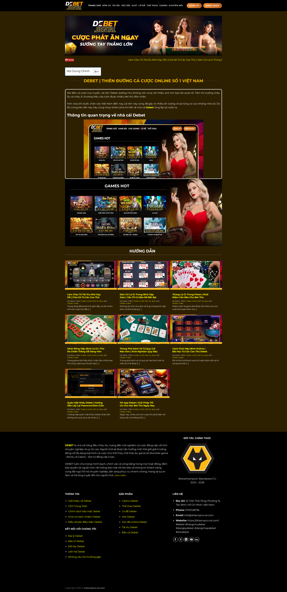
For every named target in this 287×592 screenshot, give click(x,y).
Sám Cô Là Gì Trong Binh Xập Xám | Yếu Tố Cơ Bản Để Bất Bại (212, 59)
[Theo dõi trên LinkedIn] (186, 539)
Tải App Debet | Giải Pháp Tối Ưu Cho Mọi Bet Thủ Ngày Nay (137, 404)
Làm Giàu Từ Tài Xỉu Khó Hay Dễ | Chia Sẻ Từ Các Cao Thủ (140, 59)
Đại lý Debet (75, 536)
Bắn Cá (106, 5)
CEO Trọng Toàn (77, 506)
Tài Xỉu (116, 5)
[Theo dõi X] (180, 539)
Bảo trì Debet (76, 541)
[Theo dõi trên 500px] (196, 539)
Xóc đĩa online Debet (134, 522)
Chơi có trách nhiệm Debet (84, 516)
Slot (134, 5)
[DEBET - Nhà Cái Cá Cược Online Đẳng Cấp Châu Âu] (74, 6)
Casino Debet (130, 500)
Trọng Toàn (72, 303)
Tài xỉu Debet (130, 527)
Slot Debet (128, 516)
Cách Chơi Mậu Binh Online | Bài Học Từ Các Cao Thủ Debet (189, 350)
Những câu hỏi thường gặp (84, 556)
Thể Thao (152, 5)
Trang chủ (94, 5)
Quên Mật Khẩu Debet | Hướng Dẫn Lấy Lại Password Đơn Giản (85, 404)
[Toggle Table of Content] (94, 71)
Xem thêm (120, 475)
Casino (163, 5)
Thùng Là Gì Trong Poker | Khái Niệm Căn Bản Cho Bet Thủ (190, 296)
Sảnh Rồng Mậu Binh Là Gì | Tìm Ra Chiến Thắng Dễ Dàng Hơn (85, 350)
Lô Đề (142, 5)
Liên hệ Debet (76, 551)
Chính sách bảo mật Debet (84, 511)
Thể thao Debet (131, 506)
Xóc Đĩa (125, 5)
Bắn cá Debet (130, 532)
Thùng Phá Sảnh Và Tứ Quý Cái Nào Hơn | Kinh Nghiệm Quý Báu (139, 350)
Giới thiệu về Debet (79, 500)
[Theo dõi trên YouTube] (191, 539)
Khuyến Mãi (176, 5)
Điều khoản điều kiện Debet (85, 522)
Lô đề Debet (129, 511)
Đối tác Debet (76, 546)
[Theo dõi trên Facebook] (175, 539)
